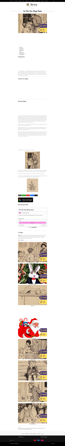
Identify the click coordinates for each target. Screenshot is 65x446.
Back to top (53, 443)
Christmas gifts (26, 428)
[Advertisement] (32, 40)
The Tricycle (32, 402)
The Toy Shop (33, 305)
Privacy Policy (27, 433)
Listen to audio (22, 48)
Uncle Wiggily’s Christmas (32, 284)
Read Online (21, 49)
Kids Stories (36, 428)
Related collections (22, 53)
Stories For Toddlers (27, 429)
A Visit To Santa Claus (32, 338)
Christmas (22, 428)
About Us (22, 433)
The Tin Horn (32, 381)
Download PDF (22, 50)
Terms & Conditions (33, 433)
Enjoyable (30, 428)
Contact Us (38, 433)
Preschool (19, 429)
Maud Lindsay (20, 235)
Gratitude (33, 428)
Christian (19, 428)
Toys (31, 429)
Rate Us (42, 433)
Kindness (43, 428)
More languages (22, 54)
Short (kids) (22, 429)
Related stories (22, 52)
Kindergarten (40, 428)
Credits (20, 51)
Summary (21, 47)
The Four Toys (32, 359)
